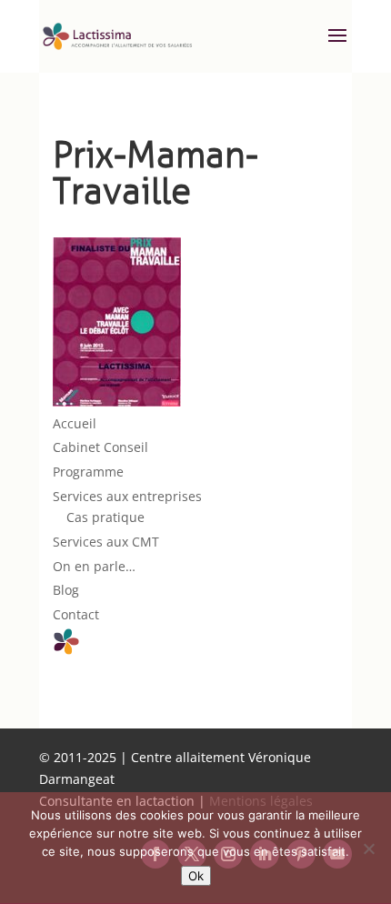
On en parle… (94, 566)
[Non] (368, 848)
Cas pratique (105, 517)
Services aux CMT (106, 541)
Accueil (74, 423)
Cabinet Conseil (100, 447)
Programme (88, 471)
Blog (66, 589)
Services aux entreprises (127, 496)
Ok (196, 876)
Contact (76, 614)
